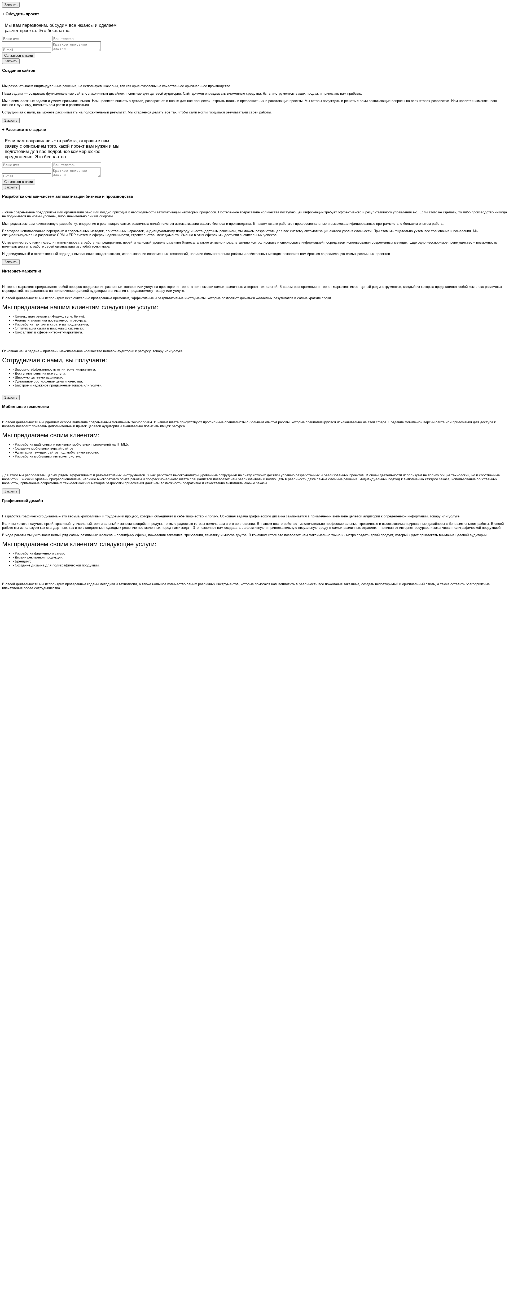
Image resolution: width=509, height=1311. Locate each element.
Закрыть (10, 5)
